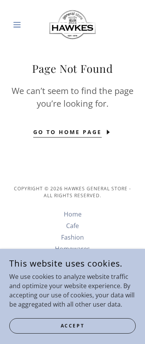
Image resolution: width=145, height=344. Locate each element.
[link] (72, 24)
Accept (72, 325)
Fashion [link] (72, 237)
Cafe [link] (72, 226)
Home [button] (73, 214)
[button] (18, 24)
